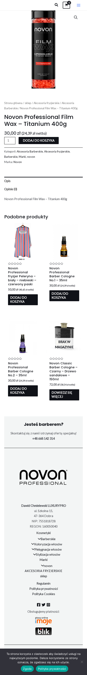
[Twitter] (43, 605)
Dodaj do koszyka (38, 140)
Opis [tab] (7, 181)
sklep (28, 103)
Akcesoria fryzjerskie (46, 103)
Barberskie (11, 156)
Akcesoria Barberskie (30, 151)
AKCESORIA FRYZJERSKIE (43, 571)
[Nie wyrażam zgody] (82, 662)
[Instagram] (48, 605)
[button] (56, 5)
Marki (22, 156)
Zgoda (27, 668)
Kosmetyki (43, 533)
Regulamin (43, 583)
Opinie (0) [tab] (10, 189)
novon (31, 156)
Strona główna (13, 103)
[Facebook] (39, 605)
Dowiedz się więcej (62, 394)
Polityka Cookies (43, 594)
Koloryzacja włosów (48, 544)
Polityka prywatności (43, 588)
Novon (18, 162)
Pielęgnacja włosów (48, 549)
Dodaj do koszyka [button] (18, 299)
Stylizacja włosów (48, 554)
